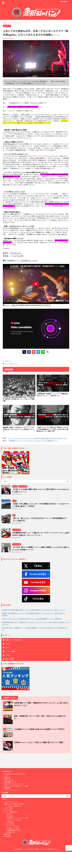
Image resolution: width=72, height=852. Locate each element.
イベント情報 (10, 651)
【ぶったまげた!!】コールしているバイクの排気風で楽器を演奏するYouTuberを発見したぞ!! (37, 438)
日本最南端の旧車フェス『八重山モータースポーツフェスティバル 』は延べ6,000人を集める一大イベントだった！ (35, 623)
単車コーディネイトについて (14, 784)
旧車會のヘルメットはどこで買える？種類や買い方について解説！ (39, 742)
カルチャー (8, 361)
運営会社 (7, 778)
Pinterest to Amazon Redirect (14, 774)
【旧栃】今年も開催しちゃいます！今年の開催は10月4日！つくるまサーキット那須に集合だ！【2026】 (33, 614)
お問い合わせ (8, 780)
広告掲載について (10, 782)
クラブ (15, 363)
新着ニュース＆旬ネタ (13, 640)
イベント (7, 363)
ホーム (6, 776)
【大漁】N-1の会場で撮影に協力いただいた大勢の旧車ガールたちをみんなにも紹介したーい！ (33, 610)
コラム (7, 655)
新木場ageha (15, 253)
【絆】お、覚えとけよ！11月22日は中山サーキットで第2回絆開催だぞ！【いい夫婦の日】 (32, 619)
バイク (7, 644)
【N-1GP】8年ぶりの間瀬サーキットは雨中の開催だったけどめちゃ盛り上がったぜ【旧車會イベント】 (34, 629)
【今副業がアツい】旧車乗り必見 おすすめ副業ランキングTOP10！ (39, 729)
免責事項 (7, 788)
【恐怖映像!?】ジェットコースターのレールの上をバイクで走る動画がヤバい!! (33, 441)
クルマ (7, 648)
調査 (11, 363)
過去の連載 (9, 659)
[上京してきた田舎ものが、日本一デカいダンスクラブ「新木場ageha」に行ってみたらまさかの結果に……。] (38, 352)
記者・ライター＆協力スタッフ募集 (16, 786)
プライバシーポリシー (11, 790)
